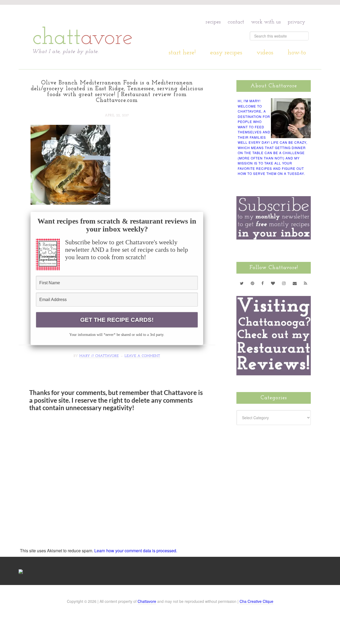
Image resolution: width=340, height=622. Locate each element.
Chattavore (83, 26)
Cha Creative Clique (256, 601)
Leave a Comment (142, 356)
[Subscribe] (305, 283)
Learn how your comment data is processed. (135, 550)
